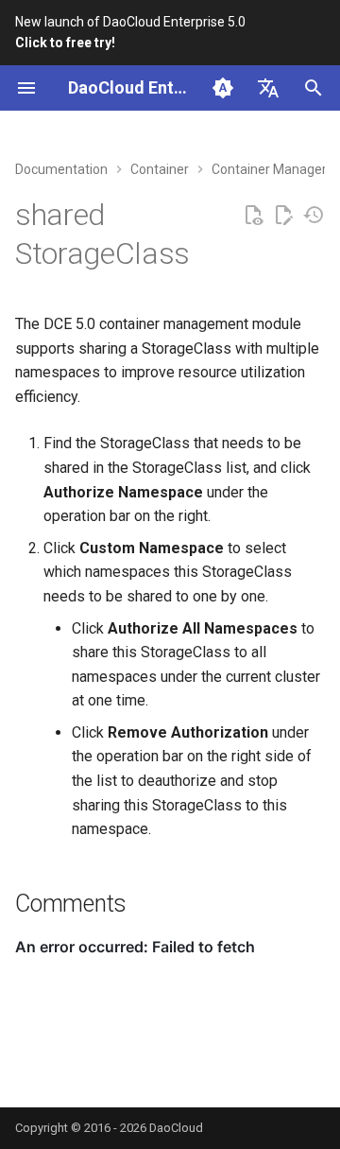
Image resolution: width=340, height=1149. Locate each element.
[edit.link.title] (283, 215)
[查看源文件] (253, 215)
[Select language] (268, 88)
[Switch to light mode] (223, 88)
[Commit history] (313, 215)
